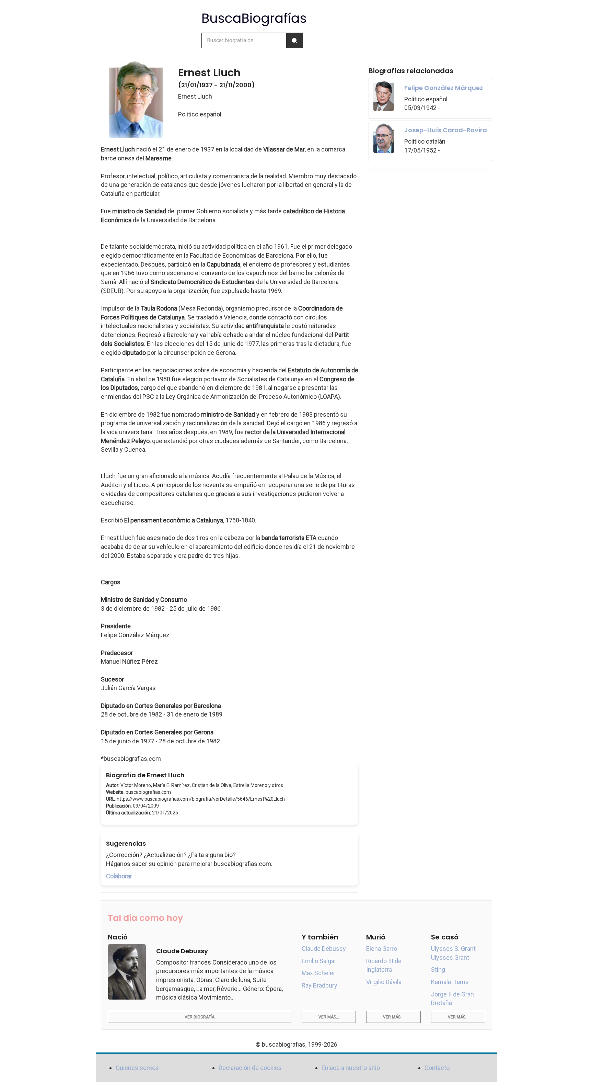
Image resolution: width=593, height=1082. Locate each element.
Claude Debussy (324, 948)
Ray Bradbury (319, 985)
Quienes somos (137, 1067)
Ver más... (328, 1017)
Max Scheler (318, 973)
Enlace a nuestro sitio (351, 1067)
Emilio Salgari (320, 961)
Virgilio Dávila (384, 981)
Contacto (437, 1067)
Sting (438, 969)
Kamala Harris (450, 981)
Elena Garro (381, 948)
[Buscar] (294, 40)
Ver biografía (199, 1017)
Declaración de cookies (250, 1067)
